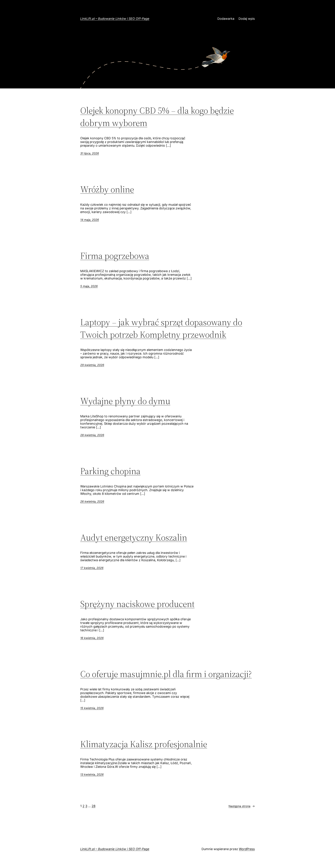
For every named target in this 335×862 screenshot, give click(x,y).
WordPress (247, 849)
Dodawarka (225, 18)
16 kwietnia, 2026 (92, 638)
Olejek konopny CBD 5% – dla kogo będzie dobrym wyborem (157, 116)
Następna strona (242, 806)
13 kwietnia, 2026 (92, 774)
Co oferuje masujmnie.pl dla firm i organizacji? (166, 674)
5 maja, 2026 (89, 286)
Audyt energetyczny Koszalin (133, 537)
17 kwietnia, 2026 (91, 568)
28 (93, 806)
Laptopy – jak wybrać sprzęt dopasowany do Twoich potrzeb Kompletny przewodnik (161, 328)
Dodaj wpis (247, 18)
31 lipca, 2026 (89, 153)
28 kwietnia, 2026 (92, 435)
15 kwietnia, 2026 (92, 708)
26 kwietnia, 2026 (92, 501)
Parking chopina (110, 471)
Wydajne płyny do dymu (125, 401)
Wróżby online (107, 189)
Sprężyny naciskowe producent (137, 604)
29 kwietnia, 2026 (92, 365)
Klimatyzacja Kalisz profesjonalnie (143, 744)
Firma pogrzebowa (114, 255)
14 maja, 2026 (89, 219)
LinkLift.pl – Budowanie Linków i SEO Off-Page (114, 18)
